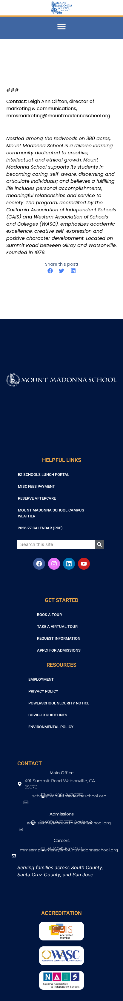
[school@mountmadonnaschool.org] (61, 805)
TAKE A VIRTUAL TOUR (57, 626)
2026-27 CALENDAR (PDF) (40, 528)
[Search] (99, 544)
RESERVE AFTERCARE (37, 498)
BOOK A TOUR (49, 614)
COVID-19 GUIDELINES (47, 715)
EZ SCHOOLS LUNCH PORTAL (43, 474)
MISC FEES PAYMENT (36, 486)
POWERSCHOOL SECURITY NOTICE (58, 703)
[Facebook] (39, 564)
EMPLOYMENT (41, 679)
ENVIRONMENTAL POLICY (50, 727)
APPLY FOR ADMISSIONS (59, 650)
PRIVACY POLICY (43, 691)
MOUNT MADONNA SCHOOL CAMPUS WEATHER (51, 513)
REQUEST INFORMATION (58, 638)
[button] (61, 26)
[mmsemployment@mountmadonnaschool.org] (61, 858)
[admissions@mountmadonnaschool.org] (61, 832)
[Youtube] (84, 564)
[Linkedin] (69, 564)
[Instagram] (54, 564)
